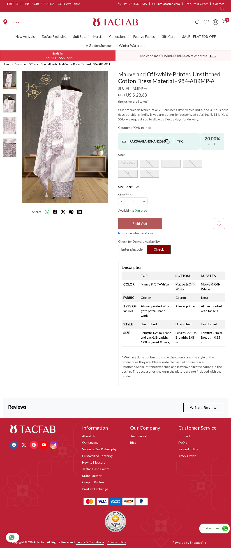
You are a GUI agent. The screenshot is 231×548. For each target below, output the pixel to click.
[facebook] (55, 212)
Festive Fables (144, 36)
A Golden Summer (99, 45)
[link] (197, 22)
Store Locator (92, 476)
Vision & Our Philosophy (99, 449)
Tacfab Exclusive (54, 36)
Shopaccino (198, 542)
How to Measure (94, 462)
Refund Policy (188, 449)
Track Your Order (196, 4)
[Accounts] (215, 22)
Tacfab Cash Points (95, 469)
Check (159, 249)
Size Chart (125, 187)
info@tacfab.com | (171, 4)
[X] (24, 444)
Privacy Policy (116, 542)
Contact (184, 436)
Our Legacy (90, 442)
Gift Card (169, 36)
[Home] (115, 22)
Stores (14, 22)
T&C (212, 56)
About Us (89, 436)
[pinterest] (71, 212)
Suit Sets (79, 36)
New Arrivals (25, 36)
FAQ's (182, 442)
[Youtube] (44, 444)
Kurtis (97, 36)
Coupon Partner (93, 482)
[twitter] (63, 212)
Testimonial (138, 436)
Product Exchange (95, 489)
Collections (117, 36)
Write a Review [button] (203, 407)
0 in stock (141, 210)
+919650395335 (135, 4)
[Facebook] (14, 444)
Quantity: (125, 194)
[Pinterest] (34, 444)
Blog (133, 442)
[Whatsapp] (47, 212)
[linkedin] (79, 212)
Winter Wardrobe (132, 45)
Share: (36, 212)
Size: (121, 155)
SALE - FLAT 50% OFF (199, 36)
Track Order (187, 456)
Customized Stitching (97, 456)
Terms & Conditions (90, 542)
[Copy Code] (167, 141)
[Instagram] (54, 444)
